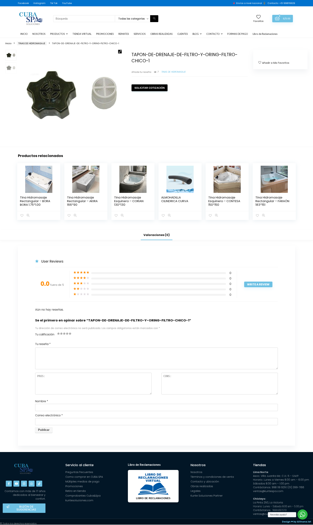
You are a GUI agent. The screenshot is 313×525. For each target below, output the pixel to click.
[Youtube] (16, 484)
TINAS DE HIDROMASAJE (31, 43)
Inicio (8, 43)
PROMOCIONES (105, 33)
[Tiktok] (39, 484)
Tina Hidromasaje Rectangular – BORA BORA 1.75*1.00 (35, 201)
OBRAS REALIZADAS (161, 33)
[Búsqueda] (154, 18)
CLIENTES (182, 33)
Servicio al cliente (79, 465)
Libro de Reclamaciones (265, 33)
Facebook (23, 3)
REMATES (123, 33)
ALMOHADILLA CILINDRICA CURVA (174, 199)
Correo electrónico (49, 415)
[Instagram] (24, 484)
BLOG (196, 33)
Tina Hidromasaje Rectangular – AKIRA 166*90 (82, 201)
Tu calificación (44, 334)
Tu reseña (43, 344)
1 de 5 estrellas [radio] (58, 333)
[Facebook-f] (9, 484)
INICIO (24, 33)
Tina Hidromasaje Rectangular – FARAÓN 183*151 (272, 201)
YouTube (67, 3)
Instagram (39, 3)
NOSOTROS (38, 33)
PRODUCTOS (57, 33)
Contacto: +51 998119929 (281, 3)
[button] (120, 51)
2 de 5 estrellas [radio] (60, 333)
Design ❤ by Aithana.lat (296, 521)
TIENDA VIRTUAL (81, 33)
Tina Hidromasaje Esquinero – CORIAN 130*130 (128, 201)
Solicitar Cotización (149, 87)
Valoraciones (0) (156, 235)
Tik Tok (53, 3)
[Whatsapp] (32, 484)
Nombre (41, 401)
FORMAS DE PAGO (237, 33)
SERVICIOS (140, 33)
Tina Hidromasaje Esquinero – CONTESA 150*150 (224, 201)
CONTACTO (213, 33)
